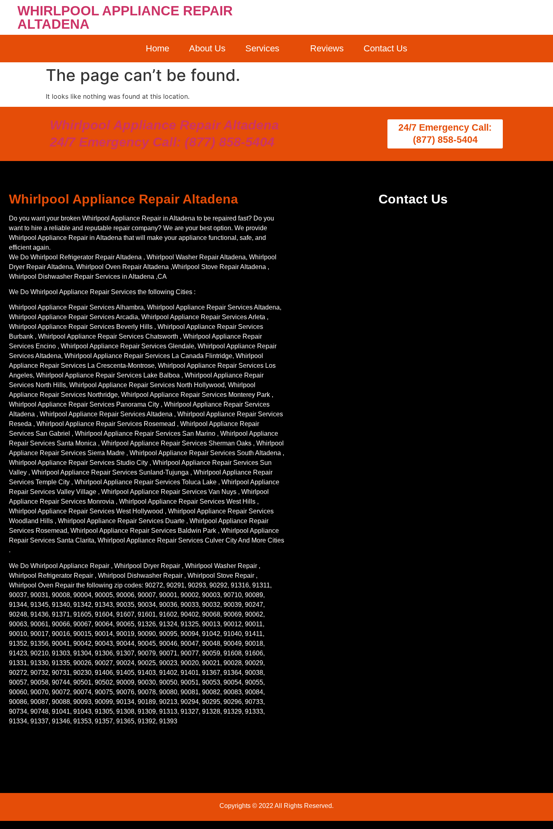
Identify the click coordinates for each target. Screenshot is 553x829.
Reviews (327, 48)
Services (262, 48)
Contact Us (385, 48)
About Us (207, 48)
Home (157, 48)
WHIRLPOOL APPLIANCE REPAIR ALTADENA (125, 17)
